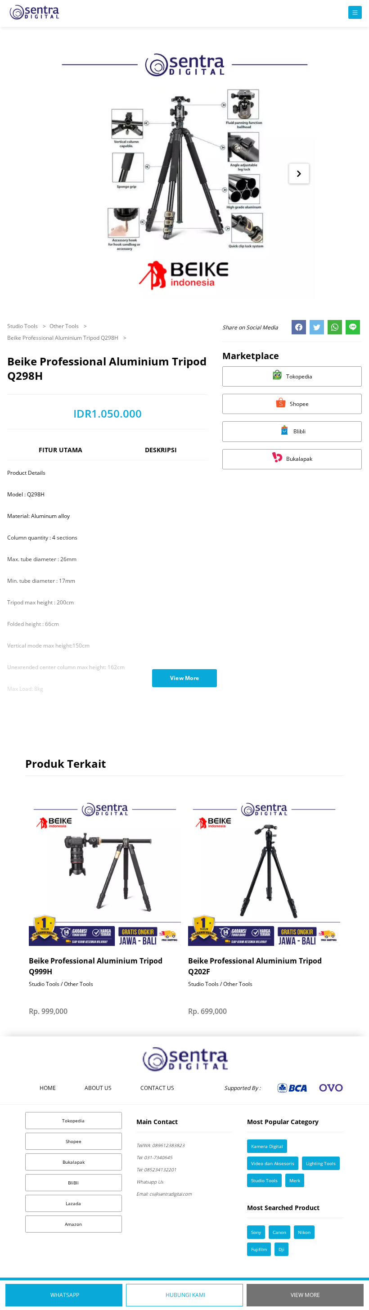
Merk (294, 1180)
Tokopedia (73, 1120)
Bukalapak (74, 1162)
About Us (98, 1088)
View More (305, 1295)
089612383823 (160, 1145)
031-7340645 (154, 1157)
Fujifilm (259, 1249)
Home (48, 1088)
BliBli (73, 1182)
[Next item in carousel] (299, 173)
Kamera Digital (267, 1146)
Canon (279, 1232)
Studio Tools (23, 326)
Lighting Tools (321, 1163)
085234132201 (156, 1169)
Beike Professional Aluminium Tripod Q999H (95, 966)
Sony (256, 1232)
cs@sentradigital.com (164, 1194)
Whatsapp (64, 1295)
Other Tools (65, 326)
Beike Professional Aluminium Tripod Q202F (255, 966)
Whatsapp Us (149, 1182)
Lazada (73, 1203)
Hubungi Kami (185, 1295)
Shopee (73, 1141)
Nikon (304, 1232)
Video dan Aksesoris (272, 1163)
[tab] (60, 454)
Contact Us (157, 1088)
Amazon (73, 1224)
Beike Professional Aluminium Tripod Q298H (63, 338)
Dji (281, 1249)
